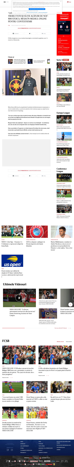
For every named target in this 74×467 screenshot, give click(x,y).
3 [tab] (62, 36)
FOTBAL (22, 448)
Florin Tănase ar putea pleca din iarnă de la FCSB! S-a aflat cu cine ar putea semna (36, 399)
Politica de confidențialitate (64, 445)
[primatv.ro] (7, 461)
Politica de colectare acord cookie (32, 12)
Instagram (12, 450)
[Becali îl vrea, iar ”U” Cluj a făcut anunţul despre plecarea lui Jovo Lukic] (61, 387)
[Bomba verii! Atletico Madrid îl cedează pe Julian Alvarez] (30, 61)
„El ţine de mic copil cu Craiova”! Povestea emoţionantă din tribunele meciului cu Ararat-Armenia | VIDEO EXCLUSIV (47, 302)
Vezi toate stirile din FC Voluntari (61, 328)
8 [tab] (68, 36)
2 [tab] (61, 36)
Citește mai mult (5, 377)
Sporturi (41, 443)
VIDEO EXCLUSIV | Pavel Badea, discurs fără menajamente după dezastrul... (63, 161)
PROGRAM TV (23, 452)
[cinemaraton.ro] (62, 461)
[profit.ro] (41, 461)
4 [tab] (63, 36)
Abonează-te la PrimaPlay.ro (46, 448)
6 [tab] (65, 36)
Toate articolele (69, 341)
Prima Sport (28, 457)
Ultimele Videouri (14, 284)
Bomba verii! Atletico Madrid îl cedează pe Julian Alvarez (39, 61)
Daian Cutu (18, 25)
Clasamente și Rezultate (26, 450)
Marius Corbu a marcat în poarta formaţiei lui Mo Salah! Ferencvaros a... (64, 128)
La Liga (3, 239)
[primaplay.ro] (23, 461)
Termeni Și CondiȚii (43, 452)
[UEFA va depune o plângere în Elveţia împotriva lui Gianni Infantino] (37, 232)
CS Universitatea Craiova (62, 141)
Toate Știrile (42, 446)
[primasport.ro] (32, 461)
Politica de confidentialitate (43, 12)
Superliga (4, 420)
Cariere (58, 449)
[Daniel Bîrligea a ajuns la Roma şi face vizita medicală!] (64, 97)
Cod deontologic (61, 447)
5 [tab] (64, 36)
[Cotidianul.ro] (47, 461)
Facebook (8, 450)
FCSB (9, 25)
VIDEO (21, 441)
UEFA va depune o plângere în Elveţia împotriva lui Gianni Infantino (35, 244)
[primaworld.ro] (37, 464)
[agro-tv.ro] (42, 464)
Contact (40, 450)
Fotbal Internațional (31, 239)
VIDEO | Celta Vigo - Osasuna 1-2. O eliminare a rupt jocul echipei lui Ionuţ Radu (12, 244)
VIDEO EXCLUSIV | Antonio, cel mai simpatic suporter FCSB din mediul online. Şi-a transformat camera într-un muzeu (47, 322)
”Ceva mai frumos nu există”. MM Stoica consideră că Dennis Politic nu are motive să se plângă (12, 399)
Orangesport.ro (54, 239)
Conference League (61, 183)
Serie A (58, 87)
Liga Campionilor (24, 446)
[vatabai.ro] (54, 464)
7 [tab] (67, 36)
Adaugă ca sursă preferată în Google (29, 28)
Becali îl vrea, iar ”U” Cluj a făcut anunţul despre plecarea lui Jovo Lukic (61, 399)
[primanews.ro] (18, 461)
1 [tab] (60, 36)
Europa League (60, 124)
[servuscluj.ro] (49, 464)
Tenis (3, 268)
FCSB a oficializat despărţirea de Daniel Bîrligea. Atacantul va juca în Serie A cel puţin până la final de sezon (55, 370)
